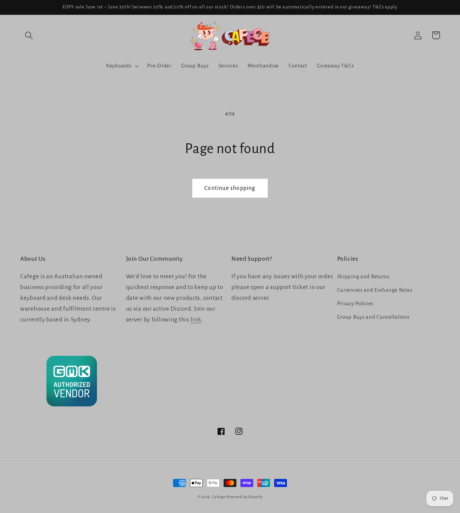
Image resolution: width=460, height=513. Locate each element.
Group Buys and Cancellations (373, 317)
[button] (29, 35)
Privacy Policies (355, 303)
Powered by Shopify (244, 497)
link (196, 319)
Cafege (218, 497)
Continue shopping (229, 188)
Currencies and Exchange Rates (375, 290)
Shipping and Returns (363, 276)
